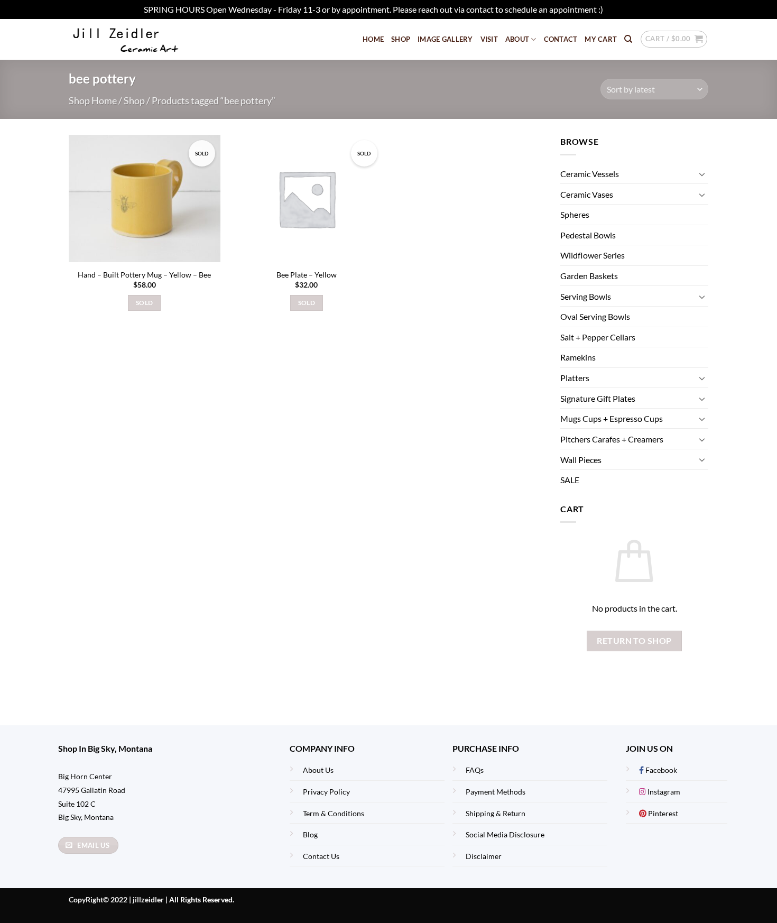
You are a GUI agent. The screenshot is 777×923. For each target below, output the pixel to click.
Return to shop (634, 640)
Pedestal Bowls (588, 235)
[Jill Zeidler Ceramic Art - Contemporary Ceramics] (142, 39)
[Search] (628, 39)
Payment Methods (495, 791)
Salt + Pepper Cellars (597, 337)
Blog (310, 834)
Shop (400, 39)
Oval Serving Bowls (595, 317)
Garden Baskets (589, 276)
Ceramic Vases (586, 194)
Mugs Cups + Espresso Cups (611, 418)
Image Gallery (445, 39)
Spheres (574, 215)
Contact (561, 39)
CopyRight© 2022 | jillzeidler (117, 899)
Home (373, 39)
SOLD (144, 302)
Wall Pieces (581, 460)
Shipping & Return (495, 813)
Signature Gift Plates (597, 398)
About (517, 39)
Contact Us (321, 856)
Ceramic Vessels (589, 174)
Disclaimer (484, 856)
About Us (318, 769)
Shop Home (93, 100)
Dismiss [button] (619, 9)
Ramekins (578, 358)
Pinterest (662, 813)
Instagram (663, 791)
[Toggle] (702, 174)
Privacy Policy (326, 791)
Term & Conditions (333, 813)
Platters (574, 378)
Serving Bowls (585, 296)
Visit (489, 39)
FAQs (475, 769)
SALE (569, 480)
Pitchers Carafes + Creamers (611, 439)
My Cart (601, 39)
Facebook (660, 769)
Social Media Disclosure (505, 834)
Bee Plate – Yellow (306, 274)
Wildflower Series (592, 256)
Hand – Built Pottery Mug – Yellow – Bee (144, 274)
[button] (674, 39)
